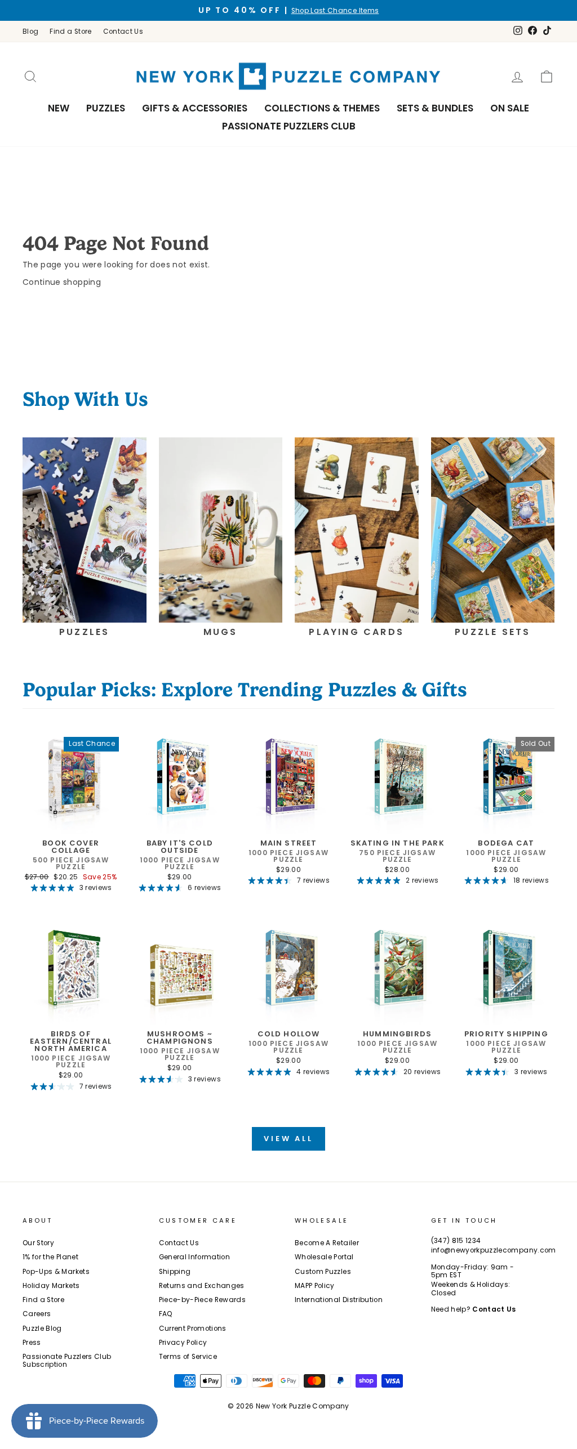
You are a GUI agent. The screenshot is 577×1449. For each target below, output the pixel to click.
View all (288, 1138)
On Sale (509, 108)
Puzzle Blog (42, 1328)
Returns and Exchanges (202, 1285)
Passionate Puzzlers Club (289, 126)
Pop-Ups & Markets (56, 1271)
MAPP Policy (315, 1285)
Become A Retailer (327, 1242)
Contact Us (123, 31)
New (58, 108)
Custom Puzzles (323, 1271)
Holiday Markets (51, 1285)
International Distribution (339, 1299)
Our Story (38, 1242)
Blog (30, 31)
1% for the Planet (50, 1257)
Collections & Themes (322, 108)
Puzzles (105, 108)
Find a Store (70, 31)
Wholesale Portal (324, 1257)
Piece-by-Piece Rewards (202, 1299)
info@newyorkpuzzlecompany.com (493, 1250)
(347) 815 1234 (456, 1240)
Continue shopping (62, 282)
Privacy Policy (183, 1342)
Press (32, 1342)
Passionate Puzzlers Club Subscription (67, 1360)
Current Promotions (193, 1328)
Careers (37, 1313)
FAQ (166, 1313)
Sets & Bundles (435, 108)
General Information (194, 1257)
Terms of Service (188, 1356)
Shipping (175, 1271)
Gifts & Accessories (194, 108)
